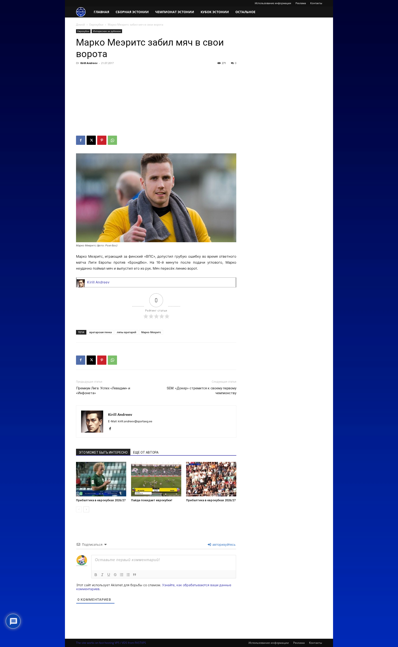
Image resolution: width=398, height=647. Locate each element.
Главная (101, 12)
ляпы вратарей (126, 332)
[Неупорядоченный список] (128, 574)
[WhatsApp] (112, 140)
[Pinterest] (101, 140)
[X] (91, 140)
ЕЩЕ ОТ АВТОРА (145, 452)
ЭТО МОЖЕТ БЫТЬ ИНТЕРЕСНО (103, 452)
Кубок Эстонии (215, 12)
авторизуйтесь (223, 544)
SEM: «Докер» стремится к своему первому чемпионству (201, 390)
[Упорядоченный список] (121, 574)
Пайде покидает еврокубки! (151, 500)
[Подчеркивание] (108, 574)
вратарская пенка (100, 332)
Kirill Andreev (88, 63)
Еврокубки (96, 24)
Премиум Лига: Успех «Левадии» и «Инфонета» (103, 390)
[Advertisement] (156, 101)
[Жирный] (96, 574)
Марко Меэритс (151, 332)
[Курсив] (102, 574)
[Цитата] (134, 574)
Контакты (316, 3)
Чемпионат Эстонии (174, 12)
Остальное (245, 12)
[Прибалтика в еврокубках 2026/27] (101, 479)
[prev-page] (79, 509)
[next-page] (86, 509)
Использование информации (273, 3)
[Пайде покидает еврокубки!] (156, 479)
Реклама (301, 3)
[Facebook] (80, 140)
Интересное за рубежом (107, 31)
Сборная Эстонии (132, 12)
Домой (80, 24)
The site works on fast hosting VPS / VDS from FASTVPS (111, 643)
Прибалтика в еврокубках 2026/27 (101, 500)
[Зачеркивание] (115, 574)
